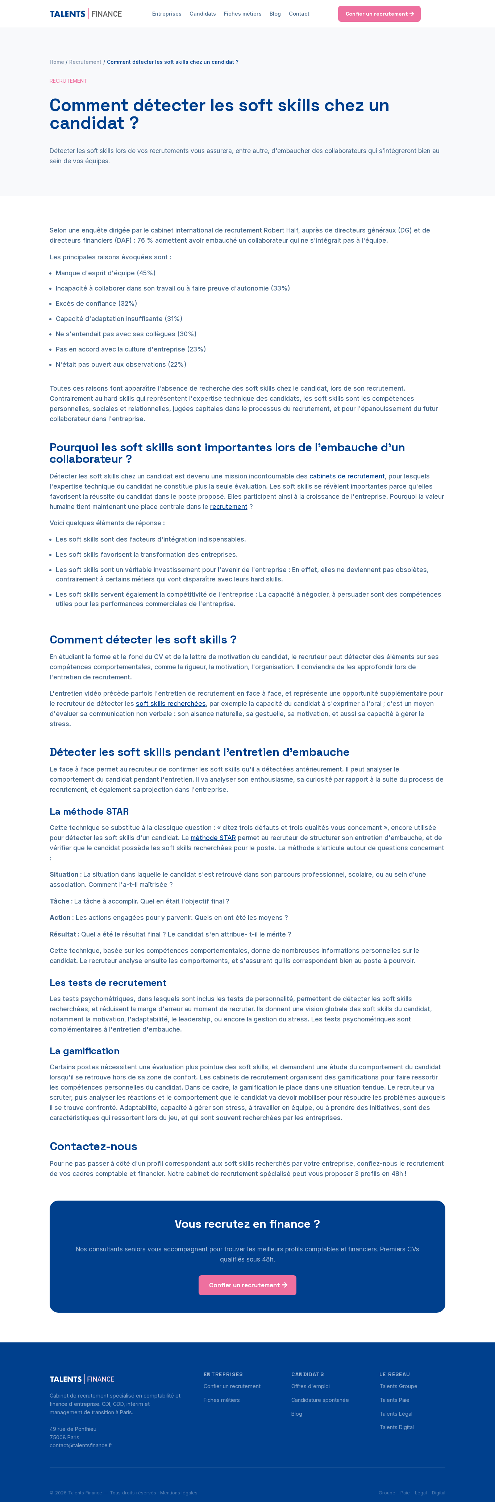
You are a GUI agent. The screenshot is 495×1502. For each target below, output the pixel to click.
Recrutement (85, 62)
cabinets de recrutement (347, 476)
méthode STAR (213, 837)
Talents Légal (395, 1414)
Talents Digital (396, 1427)
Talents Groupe (398, 1386)
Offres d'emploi (310, 1386)
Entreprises (167, 14)
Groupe (387, 1492)
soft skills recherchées (171, 703)
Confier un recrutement (377, 14)
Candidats (203, 14)
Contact (299, 14)
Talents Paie (394, 1400)
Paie (405, 1492)
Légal (421, 1492)
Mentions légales (178, 1492)
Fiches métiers (243, 14)
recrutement (229, 506)
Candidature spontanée (320, 1400)
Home (57, 62)
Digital (438, 1492)
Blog (275, 14)
